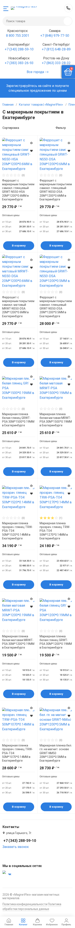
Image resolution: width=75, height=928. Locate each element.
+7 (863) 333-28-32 (56, 63)
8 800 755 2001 (17, 36)
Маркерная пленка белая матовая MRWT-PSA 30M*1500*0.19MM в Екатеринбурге (56, 419)
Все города (36, 72)
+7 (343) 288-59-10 (68, 8)
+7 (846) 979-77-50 (54, 36)
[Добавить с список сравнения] (31, 143)
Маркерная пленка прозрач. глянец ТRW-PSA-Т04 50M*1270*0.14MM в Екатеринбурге (55, 531)
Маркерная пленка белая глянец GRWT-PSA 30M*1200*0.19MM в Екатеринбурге (56, 642)
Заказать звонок (15, 847)
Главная (8, 104)
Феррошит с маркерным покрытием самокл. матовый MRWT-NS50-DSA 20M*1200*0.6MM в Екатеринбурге (18, 307)
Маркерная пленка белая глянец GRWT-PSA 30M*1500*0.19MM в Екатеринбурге (18, 419)
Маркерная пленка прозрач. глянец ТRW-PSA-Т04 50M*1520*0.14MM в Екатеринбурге (17, 531)
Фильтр (61, 127)
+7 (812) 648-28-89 (56, 49)
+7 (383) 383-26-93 (19, 63)
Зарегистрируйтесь (21, 86)
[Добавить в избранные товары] (31, 150)
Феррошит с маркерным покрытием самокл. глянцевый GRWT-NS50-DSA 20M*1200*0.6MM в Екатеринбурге (56, 190)
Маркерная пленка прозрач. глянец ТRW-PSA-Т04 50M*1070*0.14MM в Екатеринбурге (17, 753)
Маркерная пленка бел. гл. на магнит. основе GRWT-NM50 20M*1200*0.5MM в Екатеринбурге (56, 753)
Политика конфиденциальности (24, 904)
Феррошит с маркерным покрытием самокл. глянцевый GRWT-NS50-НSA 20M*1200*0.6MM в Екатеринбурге (18, 190)
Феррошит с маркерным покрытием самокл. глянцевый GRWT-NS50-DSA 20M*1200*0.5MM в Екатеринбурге (56, 307)
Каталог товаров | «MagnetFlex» (41, 104)
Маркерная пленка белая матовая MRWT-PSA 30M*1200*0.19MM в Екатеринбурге (18, 642)
